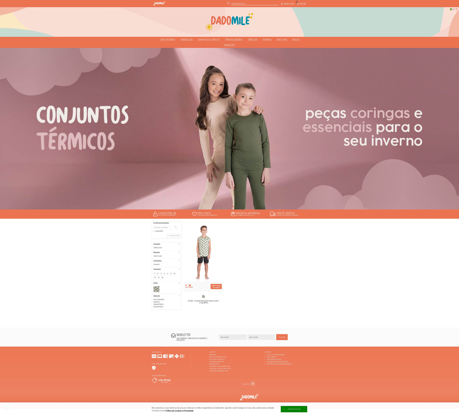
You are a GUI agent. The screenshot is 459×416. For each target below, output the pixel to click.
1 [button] (226, 206)
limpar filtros (174, 236)
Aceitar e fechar (294, 409)
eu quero (282, 337)
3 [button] (233, 206)
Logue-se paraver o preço (216, 286)
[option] (229, 128)
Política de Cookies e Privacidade (179, 410)
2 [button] (229, 206)
